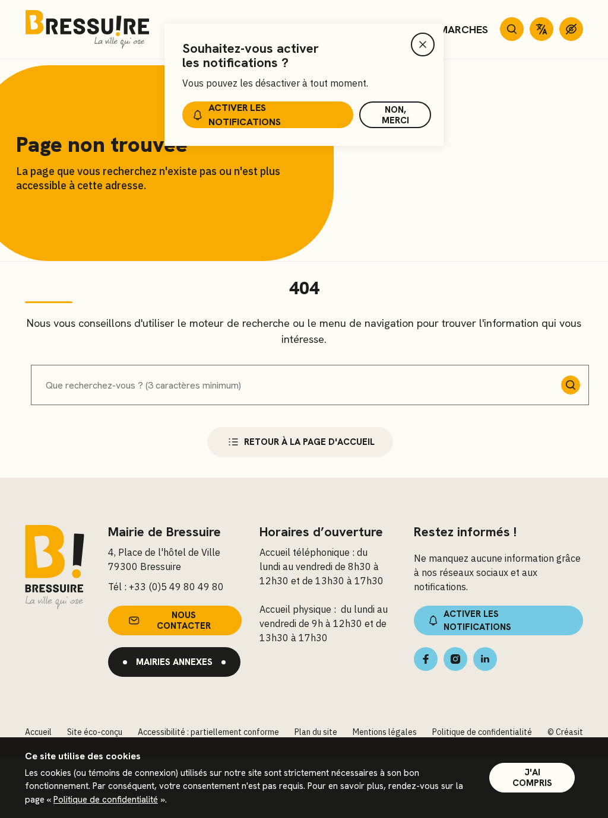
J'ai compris (532, 777)
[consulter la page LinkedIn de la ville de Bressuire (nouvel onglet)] (485, 659)
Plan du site (315, 732)
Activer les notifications (244, 114)
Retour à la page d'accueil (309, 442)
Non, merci (395, 115)
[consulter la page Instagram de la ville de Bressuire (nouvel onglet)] (455, 659)
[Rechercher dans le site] (512, 29)
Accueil (38, 732)
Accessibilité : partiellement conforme (208, 732)
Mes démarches (445, 29)
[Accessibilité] (571, 29)
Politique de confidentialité (105, 800)
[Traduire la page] (541, 29)
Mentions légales (385, 732)
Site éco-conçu (94, 732)
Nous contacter (184, 620)
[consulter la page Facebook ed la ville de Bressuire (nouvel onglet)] (426, 659)
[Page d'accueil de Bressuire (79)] (87, 29)
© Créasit (565, 732)
